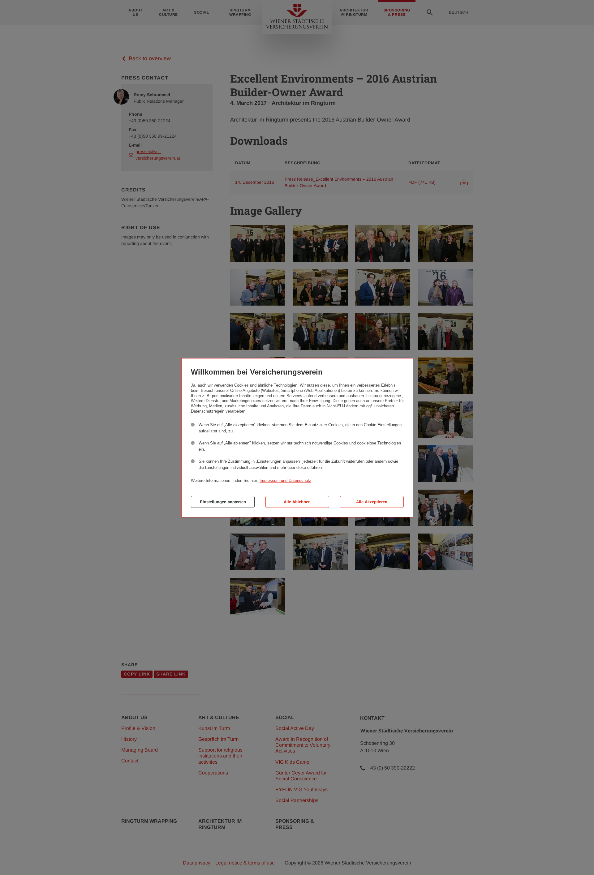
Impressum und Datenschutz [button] (285, 480)
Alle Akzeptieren (371, 502)
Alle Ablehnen (297, 502)
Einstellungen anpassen (223, 502)
